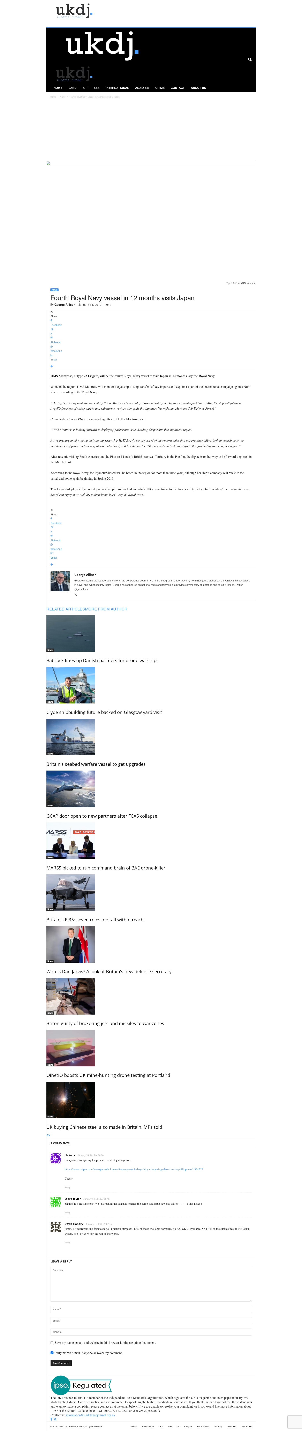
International (117, 88)
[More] (151, 366)
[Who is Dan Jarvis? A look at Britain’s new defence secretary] (151, 944)
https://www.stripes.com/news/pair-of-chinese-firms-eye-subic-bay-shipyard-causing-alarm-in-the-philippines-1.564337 (134, 1169)
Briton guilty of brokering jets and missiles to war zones (105, 1023)
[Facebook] (52, 1419)
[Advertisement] (151, 130)
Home (58, 88)
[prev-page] (47, 1135)
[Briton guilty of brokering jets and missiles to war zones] (151, 996)
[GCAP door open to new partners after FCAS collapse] (151, 789)
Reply (67, 1187)
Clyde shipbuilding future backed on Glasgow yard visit (104, 712)
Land (72, 88)
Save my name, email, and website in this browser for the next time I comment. (105, 1342)
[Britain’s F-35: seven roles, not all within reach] (151, 892)
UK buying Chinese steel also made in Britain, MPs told (104, 1127)
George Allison (64, 304)
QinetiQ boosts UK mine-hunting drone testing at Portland (108, 1075)
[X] (75, 594)
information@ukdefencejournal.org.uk (90, 1415)
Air (85, 88)
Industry (218, 1426)
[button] (249, 59)
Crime (160, 88)
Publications (203, 1426)
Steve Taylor (73, 1199)
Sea (96, 88)
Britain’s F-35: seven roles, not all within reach (95, 919)
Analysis (142, 88)
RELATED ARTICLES (65, 608)
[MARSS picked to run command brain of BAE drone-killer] (151, 840)
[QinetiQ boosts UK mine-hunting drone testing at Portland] (151, 1048)
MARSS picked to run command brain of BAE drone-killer (105, 868)
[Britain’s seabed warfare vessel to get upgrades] (151, 737)
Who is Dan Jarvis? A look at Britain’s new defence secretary (109, 971)
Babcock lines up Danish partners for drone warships (102, 660)
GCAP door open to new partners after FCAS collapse (101, 816)
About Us (198, 88)
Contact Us (246, 1426)
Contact (178, 88)
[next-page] (49, 1135)
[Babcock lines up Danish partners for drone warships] (151, 633)
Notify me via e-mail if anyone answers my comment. (87, 1353)
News (63, 96)
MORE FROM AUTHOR (106, 608)
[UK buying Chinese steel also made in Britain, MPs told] (151, 1100)
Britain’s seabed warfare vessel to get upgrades (96, 764)
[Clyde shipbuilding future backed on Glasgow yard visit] (151, 685)
